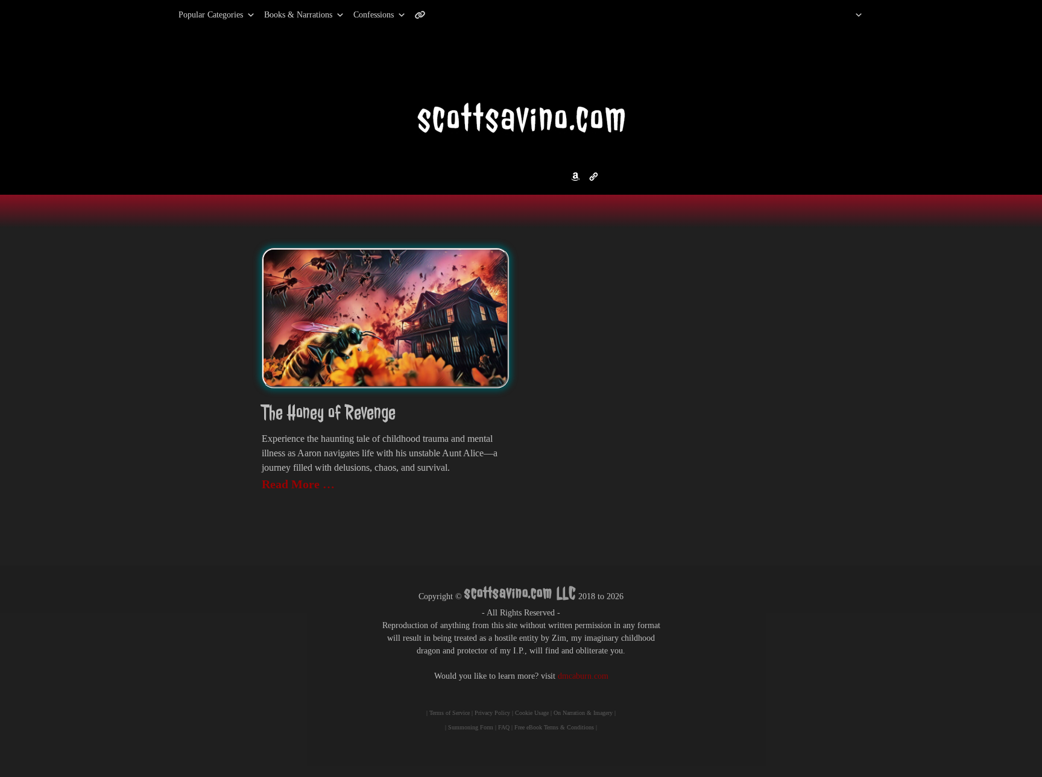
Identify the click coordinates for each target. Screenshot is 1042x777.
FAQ (504, 727)
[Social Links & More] (425, 15)
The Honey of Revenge (329, 413)
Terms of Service (449, 712)
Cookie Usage (532, 712)
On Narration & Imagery (583, 712)
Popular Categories (198, 14)
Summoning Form (470, 727)
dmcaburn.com (583, 676)
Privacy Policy (492, 712)
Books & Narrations (298, 14)
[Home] (843, 15)
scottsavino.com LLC (520, 592)
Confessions (373, 14)
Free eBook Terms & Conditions (554, 727)
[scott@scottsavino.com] (468, 15)
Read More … (298, 484)
